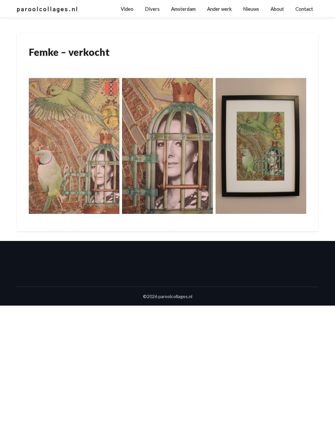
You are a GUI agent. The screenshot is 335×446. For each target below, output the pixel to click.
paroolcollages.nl (48, 9)
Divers (152, 9)
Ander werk (219, 9)
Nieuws (251, 9)
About (277, 9)
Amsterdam (183, 9)
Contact (304, 9)
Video (127, 9)
